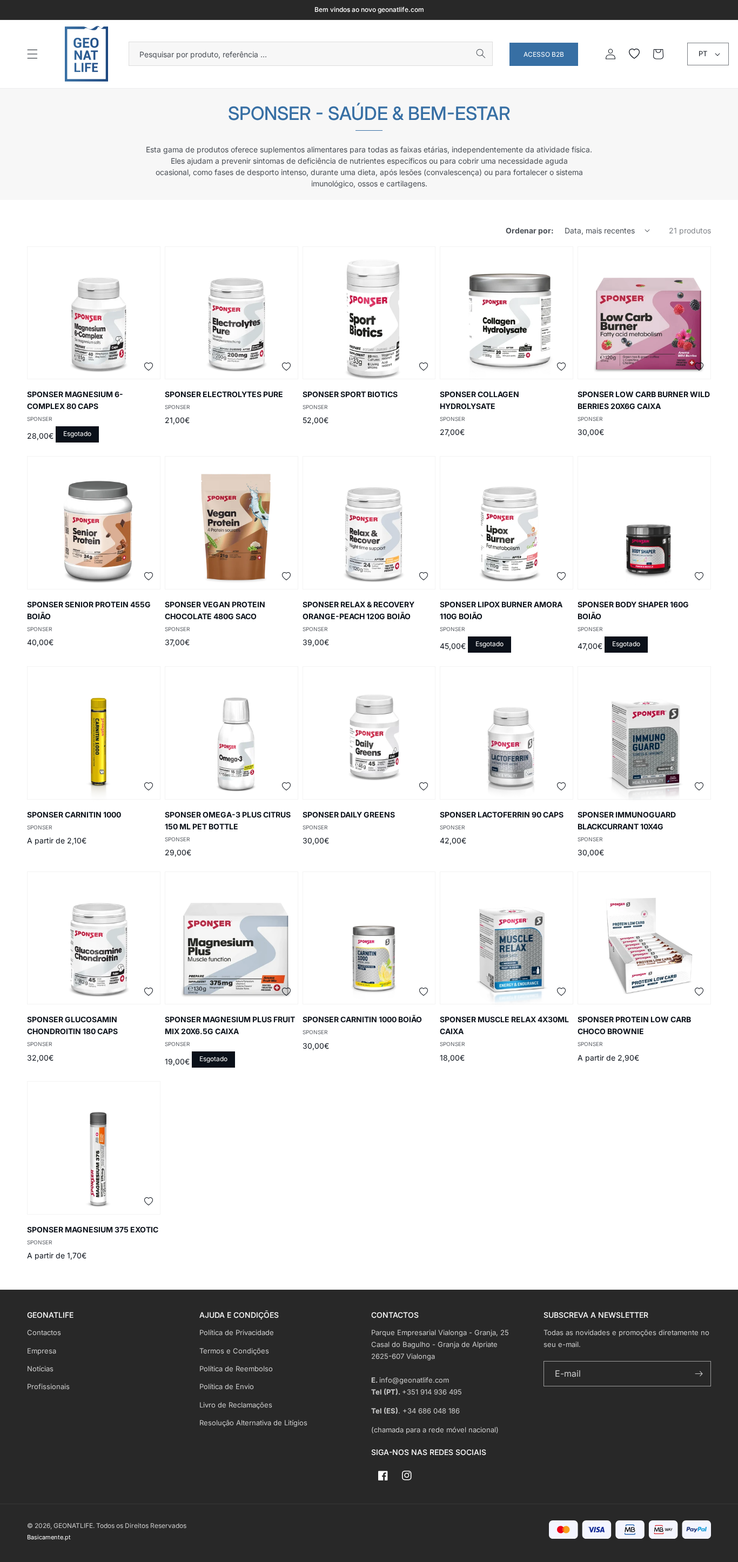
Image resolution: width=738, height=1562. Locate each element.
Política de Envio (226, 1386)
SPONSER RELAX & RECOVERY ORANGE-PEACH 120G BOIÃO (358, 610)
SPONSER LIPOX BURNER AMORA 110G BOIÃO (501, 610)
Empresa (41, 1350)
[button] (32, 54)
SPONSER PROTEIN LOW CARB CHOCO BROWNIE (634, 1025)
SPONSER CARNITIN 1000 (74, 814)
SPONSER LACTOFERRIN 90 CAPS (501, 814)
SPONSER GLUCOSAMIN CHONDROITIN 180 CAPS (72, 1025)
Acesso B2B (544, 54)
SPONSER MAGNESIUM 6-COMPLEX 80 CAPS (75, 400)
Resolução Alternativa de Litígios (253, 1422)
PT (703, 53)
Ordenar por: (530, 230)
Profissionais (48, 1386)
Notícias (40, 1368)
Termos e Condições (234, 1350)
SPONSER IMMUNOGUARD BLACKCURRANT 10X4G (627, 820)
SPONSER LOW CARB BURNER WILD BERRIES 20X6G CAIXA (644, 400)
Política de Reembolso (236, 1368)
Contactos (44, 1332)
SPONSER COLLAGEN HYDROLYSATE (479, 400)
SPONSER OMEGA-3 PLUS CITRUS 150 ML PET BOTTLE (228, 820)
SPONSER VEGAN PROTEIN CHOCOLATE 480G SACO (215, 610)
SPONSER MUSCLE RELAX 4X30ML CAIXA (504, 1025)
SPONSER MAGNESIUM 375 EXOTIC (92, 1229)
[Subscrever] (698, 1373)
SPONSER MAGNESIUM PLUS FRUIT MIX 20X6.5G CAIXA (230, 1025)
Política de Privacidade (236, 1332)
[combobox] (311, 54)
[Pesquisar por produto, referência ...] (481, 53)
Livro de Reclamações (235, 1404)
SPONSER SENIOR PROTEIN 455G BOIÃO (89, 610)
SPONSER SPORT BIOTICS (350, 394)
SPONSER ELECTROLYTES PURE (224, 394)
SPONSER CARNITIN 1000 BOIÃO (362, 1019)
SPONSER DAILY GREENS (349, 814)
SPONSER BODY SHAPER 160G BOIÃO (633, 610)
